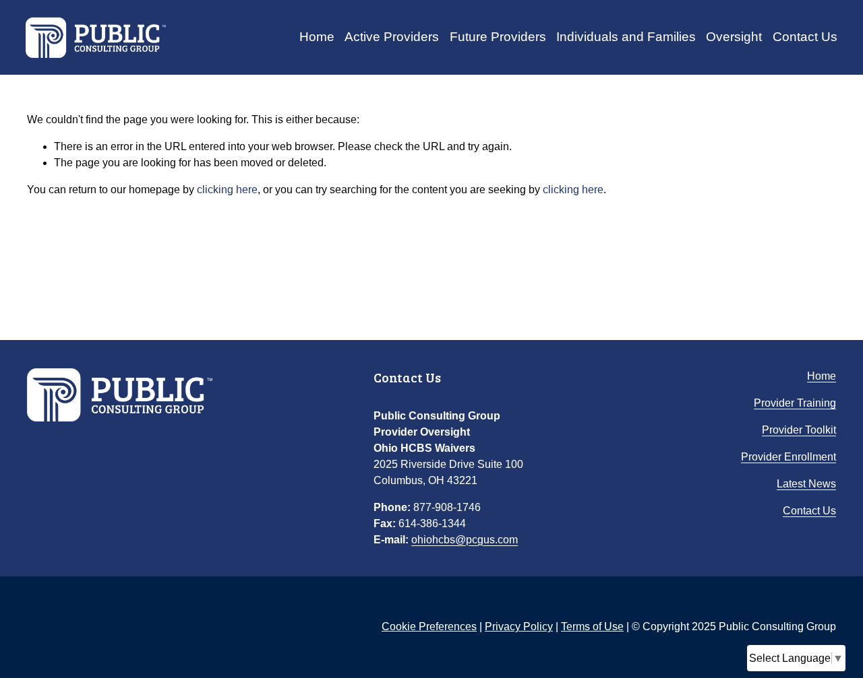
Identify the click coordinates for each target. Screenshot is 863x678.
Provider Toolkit (799, 430)
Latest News (806, 483)
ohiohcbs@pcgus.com (464, 539)
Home (316, 37)
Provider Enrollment (788, 457)
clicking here (227, 189)
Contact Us (805, 37)
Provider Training (795, 403)
